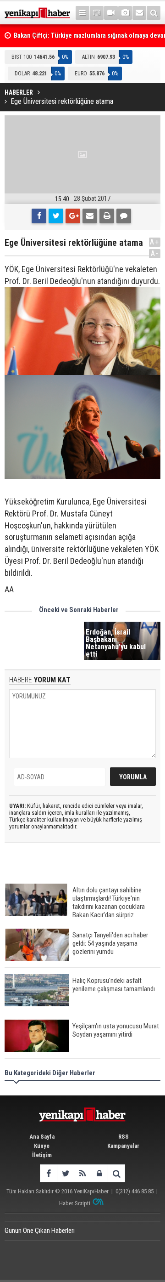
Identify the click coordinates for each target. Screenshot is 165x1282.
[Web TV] (111, 13)
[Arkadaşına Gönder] (89, 216)
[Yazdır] (106, 216)
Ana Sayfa (42, 1136)
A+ (155, 242)
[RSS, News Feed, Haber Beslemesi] (82, 1173)
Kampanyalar (123, 1145)
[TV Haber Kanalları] (97, 13)
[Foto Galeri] (125, 13)
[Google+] (73, 216)
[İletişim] (139, 13)
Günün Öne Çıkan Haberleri (40, 1230)
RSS (123, 1136)
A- (155, 253)
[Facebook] (39, 216)
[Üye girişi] (99, 1173)
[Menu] (82, 13)
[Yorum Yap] (123, 216)
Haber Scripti (74, 1203)
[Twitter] (56, 216)
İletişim (42, 1155)
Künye (42, 1145)
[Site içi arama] (153, 13)
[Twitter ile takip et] (65, 1173)
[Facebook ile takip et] (48, 1173)
